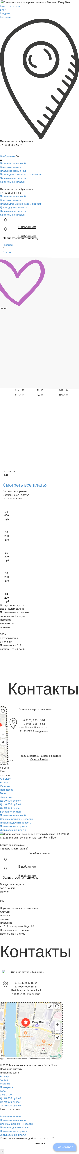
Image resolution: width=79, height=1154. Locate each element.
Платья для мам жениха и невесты (21, 174)
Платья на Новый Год (13, 170)
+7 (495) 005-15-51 (33, 723)
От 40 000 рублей (10, 808)
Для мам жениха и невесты (16, 819)
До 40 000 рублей (10, 804)
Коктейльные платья (12, 181)
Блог (3, 9)
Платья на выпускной (13, 163)
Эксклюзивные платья (13, 178)
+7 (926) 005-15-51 (11, 145)
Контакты (5, 17)
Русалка (5, 786)
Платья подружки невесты (15, 822)
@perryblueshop (39, 759)
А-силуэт (5, 778)
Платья (7, 252)
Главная (8, 245)
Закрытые (6, 797)
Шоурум (5, 13)
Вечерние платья (10, 167)
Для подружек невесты (13, 207)
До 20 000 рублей (10, 800)
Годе (3, 793)
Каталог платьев (10, 6)
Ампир (4, 782)
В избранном (8, 156)
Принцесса (6, 789)
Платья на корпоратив (13, 826)
